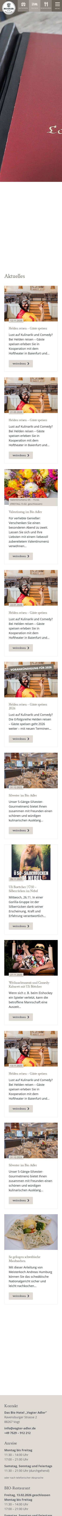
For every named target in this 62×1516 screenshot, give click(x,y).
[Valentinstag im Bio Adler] (31, 516)
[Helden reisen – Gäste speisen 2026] (31, 704)
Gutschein (23, 8)
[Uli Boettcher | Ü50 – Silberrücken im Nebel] (31, 889)
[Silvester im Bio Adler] (31, 795)
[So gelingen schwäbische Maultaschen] (31, 1259)
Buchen (34, 8)
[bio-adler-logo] (8, 8)
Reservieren (46, 8)
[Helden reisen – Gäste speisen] (31, 329)
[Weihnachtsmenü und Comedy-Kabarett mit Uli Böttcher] (31, 982)
